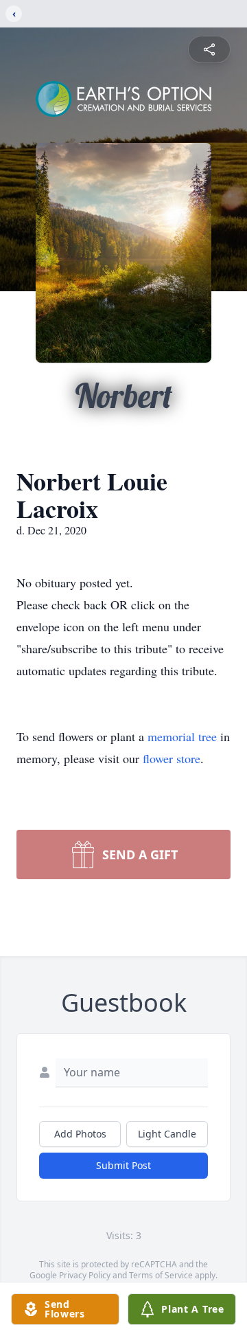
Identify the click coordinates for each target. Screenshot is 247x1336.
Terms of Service (161, 1275)
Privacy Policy (84, 1275)
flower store (171, 758)
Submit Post (123, 1165)
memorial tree (182, 736)
